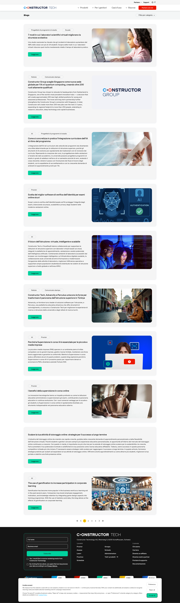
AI (32, 134)
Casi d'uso (117, 7)
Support (146, 2)
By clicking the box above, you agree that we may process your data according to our (48, 565)
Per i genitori (101, 7)
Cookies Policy (42, 595)
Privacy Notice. (52, 566)
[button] (153, 2)
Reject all (152, 590)
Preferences (152, 584)
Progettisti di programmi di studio (44, 30)
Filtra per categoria (145, 15)
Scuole (67, 30)
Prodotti (84, 7)
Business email (33, 546)
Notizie (34, 77)
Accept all (152, 595)
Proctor (34, 190)
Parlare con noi (147, 8)
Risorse (131, 7)
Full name (31, 540)
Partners (137, 2)
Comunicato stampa (52, 77)
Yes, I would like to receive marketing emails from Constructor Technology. (45, 560)
